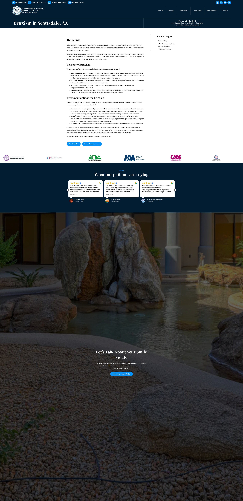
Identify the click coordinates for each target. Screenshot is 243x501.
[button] (174, 190)
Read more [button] (73, 194)
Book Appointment (91, 144)
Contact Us (73, 144)
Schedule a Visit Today (121, 374)
